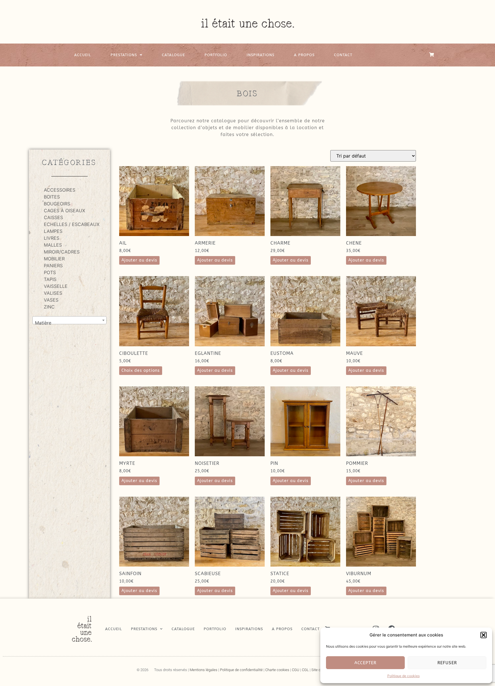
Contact (343, 55)
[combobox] (69, 320)
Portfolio (216, 55)
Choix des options (140, 370)
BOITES (52, 197)
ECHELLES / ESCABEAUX (71, 224)
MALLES (53, 245)
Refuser (447, 662)
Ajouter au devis (139, 260)
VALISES (53, 293)
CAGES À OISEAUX (64, 210)
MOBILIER (54, 259)
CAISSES (53, 217)
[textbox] (69, 323)
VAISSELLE (56, 286)
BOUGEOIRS (57, 204)
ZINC (49, 307)
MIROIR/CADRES (62, 252)
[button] (483, 635)
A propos (304, 55)
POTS (50, 272)
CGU (295, 670)
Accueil (82, 55)
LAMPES (53, 231)
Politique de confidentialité (241, 670)
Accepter (365, 662)
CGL (305, 670)
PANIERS (53, 265)
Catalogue (173, 55)
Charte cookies (277, 670)
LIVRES (51, 238)
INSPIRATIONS (260, 55)
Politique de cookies (403, 676)
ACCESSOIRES (59, 190)
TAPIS (50, 279)
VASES (51, 300)
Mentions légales (203, 670)
